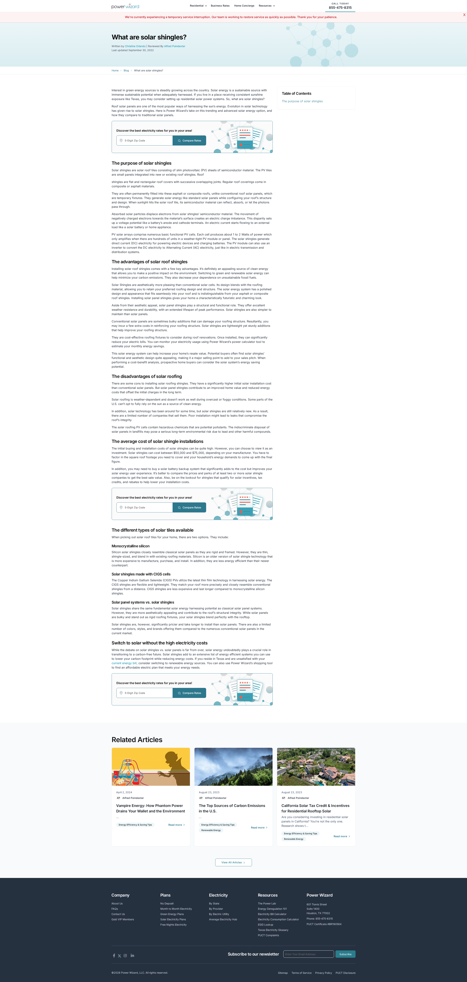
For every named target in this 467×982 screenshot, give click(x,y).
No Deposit (167, 903)
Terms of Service (302, 972)
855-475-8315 (324, 918)
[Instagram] (125, 955)
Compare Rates (192, 140)
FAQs (114, 908)
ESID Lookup (265, 924)
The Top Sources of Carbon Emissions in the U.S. (232, 808)
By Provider (216, 908)
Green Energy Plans (172, 914)
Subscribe (345, 954)
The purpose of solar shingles (302, 101)
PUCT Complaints (268, 935)
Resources (265, 5)
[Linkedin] (132, 955)
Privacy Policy (323, 972)
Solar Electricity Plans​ (173, 919)
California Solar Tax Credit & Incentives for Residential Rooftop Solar (315, 808)
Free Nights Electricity (173, 924)
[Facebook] (114, 955)
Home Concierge (244, 5)
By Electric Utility (219, 914)
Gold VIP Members (122, 919)
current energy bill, (125, 663)
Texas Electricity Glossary (273, 929)
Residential (197, 5)
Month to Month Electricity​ (176, 908)
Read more (175, 824)
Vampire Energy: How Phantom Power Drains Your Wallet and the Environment (150, 808)
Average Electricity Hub (223, 919)
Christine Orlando (135, 46)
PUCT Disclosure (346, 972)
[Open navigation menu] (349, 5)
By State (214, 903)
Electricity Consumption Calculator (278, 919)
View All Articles (232, 862)
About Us (117, 903)
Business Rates (220, 5)
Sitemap (283, 972)
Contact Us (118, 914)
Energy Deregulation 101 (272, 908)
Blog (126, 70)
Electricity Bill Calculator (272, 914)
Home (115, 70)
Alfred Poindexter (174, 46)
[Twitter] (119, 955)
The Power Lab (267, 903)
